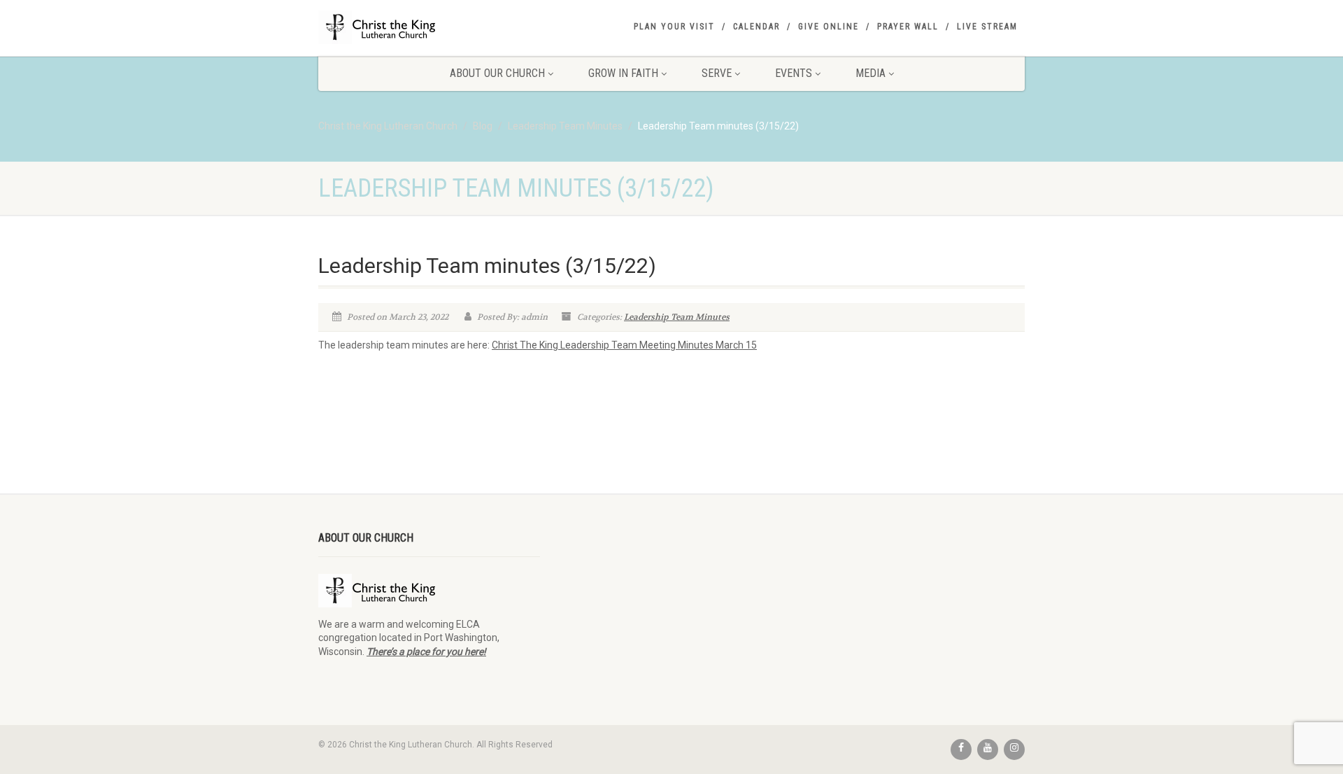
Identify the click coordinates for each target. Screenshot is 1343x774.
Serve (717, 73)
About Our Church (497, 73)
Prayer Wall (908, 26)
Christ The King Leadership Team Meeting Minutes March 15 (624, 345)
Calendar (756, 26)
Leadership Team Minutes (677, 317)
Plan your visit (674, 26)
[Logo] (429, 27)
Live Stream (987, 26)
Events (793, 73)
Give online (828, 26)
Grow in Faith (623, 73)
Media (870, 73)
